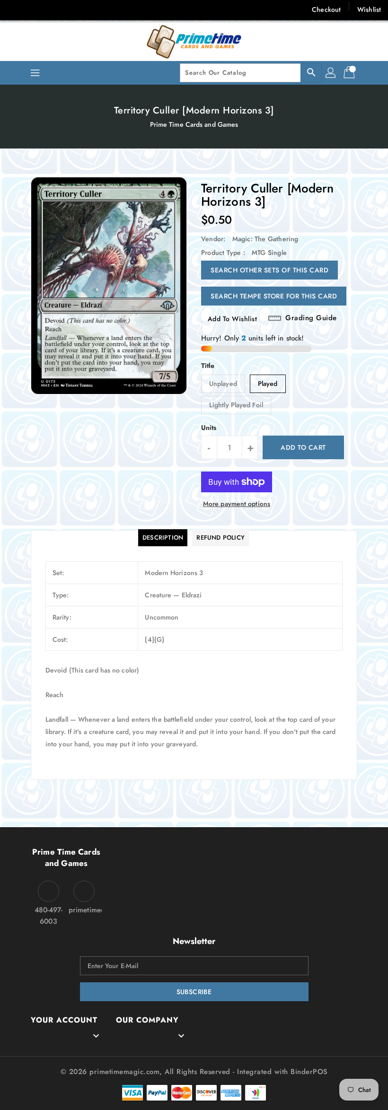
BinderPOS (309, 1071)
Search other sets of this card (269, 270)
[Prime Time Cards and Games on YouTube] (108, 9)
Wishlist (369, 9)
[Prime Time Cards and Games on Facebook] (15, 9)
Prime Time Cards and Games (194, 124)
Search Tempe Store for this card (274, 296)
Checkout (326, 9)
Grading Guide (311, 318)
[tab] (162, 537)
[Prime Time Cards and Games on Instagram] (70, 9)
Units (209, 427)
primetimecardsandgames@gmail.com (84, 910)
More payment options (236, 503)
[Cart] (350, 72)
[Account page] (331, 72)
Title (208, 365)
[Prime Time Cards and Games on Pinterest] (52, 9)
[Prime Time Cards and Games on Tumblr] (89, 9)
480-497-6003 (49, 915)
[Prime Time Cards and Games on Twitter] (33, 9)
